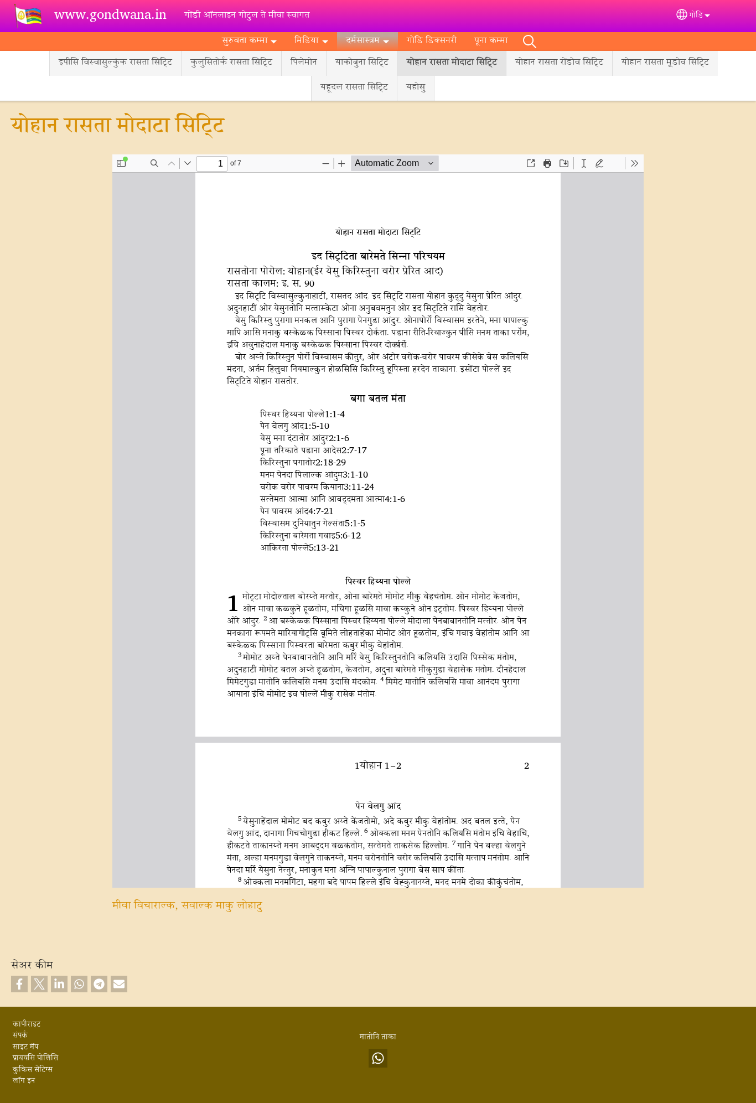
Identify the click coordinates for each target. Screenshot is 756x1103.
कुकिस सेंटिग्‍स (33, 1070)
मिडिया (306, 41)
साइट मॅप (25, 1048)
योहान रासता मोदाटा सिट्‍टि (452, 62)
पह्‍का (529, 41)
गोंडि (696, 16)
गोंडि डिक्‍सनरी (432, 41)
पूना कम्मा (491, 41)
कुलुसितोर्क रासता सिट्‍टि (231, 62)
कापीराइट (26, 1025)
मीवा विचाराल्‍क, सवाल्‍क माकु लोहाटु (187, 906)
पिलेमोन (304, 62)
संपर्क (20, 1036)
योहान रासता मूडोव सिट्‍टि (665, 62)
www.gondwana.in (110, 16)
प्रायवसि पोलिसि (35, 1059)
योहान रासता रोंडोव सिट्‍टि (559, 62)
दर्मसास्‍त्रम (363, 41)
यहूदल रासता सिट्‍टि (354, 87)
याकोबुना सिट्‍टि (362, 62)
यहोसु (415, 87)
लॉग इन (24, 1081)
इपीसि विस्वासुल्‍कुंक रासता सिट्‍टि (115, 62)
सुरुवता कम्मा (244, 41)
